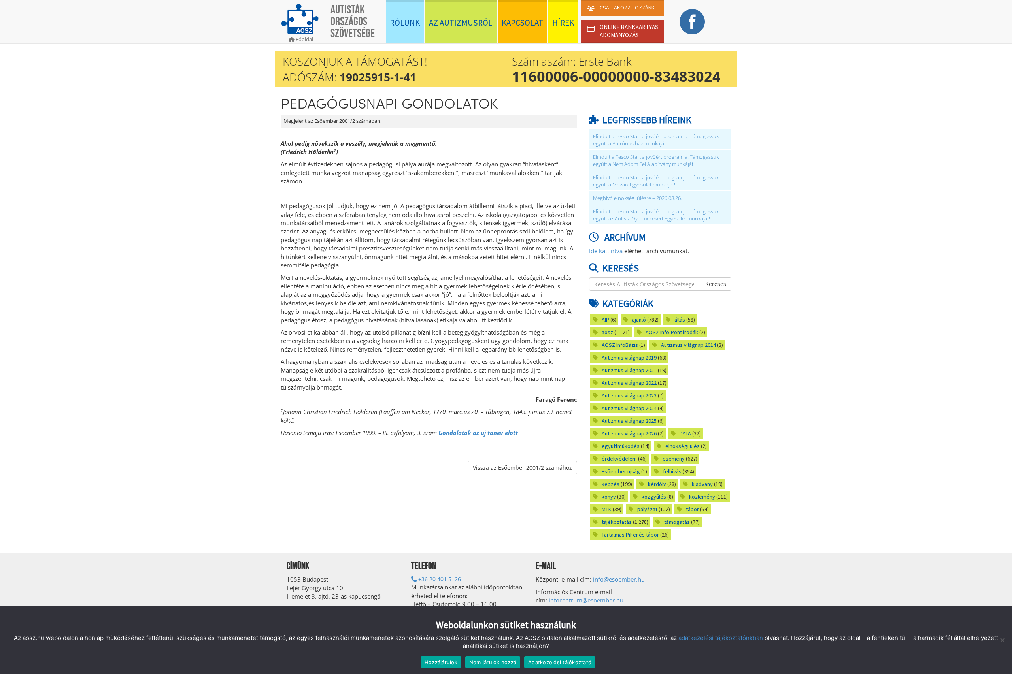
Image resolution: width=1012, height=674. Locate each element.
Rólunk (405, 22)
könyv (609, 496)
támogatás (677, 521)
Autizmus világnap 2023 (629, 395)
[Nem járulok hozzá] (1002, 640)
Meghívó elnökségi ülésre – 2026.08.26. (637, 198)
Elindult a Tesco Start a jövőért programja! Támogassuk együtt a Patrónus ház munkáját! (656, 140)
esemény (674, 458)
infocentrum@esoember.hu (586, 600)
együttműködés (621, 446)
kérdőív (657, 484)
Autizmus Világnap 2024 (629, 408)
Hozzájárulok (441, 662)
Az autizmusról (461, 22)
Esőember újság (621, 471)
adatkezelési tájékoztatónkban (720, 638)
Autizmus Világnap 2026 (629, 433)
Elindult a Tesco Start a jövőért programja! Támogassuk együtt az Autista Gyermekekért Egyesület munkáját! (656, 215)
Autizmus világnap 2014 (688, 344)
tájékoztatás (617, 521)
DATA (685, 433)
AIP (605, 319)
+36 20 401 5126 (439, 579)
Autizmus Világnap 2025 (629, 420)
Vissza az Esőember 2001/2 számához (522, 467)
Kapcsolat (522, 22)
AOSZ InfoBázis (620, 344)
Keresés (715, 284)
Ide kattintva (606, 251)
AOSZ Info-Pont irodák (672, 332)
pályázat (647, 509)
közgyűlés (654, 496)
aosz (607, 332)
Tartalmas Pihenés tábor (630, 534)
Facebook (692, 21)
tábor (692, 509)
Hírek (563, 22)
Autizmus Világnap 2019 (629, 357)
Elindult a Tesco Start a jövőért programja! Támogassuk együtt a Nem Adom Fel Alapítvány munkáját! (656, 161)
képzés (610, 484)
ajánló (639, 319)
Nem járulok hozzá (492, 662)
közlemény (702, 496)
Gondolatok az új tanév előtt (478, 433)
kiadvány (702, 484)
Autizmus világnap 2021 (629, 370)
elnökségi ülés (682, 446)
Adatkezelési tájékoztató (559, 662)
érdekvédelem (619, 458)
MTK (607, 509)
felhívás (672, 471)
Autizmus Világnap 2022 (629, 382)
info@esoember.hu (619, 579)
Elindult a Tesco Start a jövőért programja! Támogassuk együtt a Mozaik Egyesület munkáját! (656, 181)
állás (679, 319)
